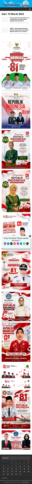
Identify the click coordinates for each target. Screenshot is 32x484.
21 (7, 471)
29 (11, 474)
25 (24, 471)
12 (28, 466)
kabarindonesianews (24, 22)
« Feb (3, 478)
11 (24, 466)
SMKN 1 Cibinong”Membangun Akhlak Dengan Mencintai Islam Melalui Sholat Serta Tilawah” (19, 30)
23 (16, 471)
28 (7, 474)
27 (3, 474)
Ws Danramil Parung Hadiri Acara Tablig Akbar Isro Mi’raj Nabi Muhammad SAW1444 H (19, 19)
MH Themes (26, 482)
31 (20, 474)
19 (28, 469)
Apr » (6, 478)
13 (3, 469)
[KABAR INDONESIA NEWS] (16, 6)
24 (20, 471)
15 (11, 469)
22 (11, 471)
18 (24, 469)
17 (20, 469)
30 (16, 474)
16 (16, 469)
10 (20, 466)
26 (28, 471)
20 (3, 471)
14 (7, 469)
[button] (30, 9)
